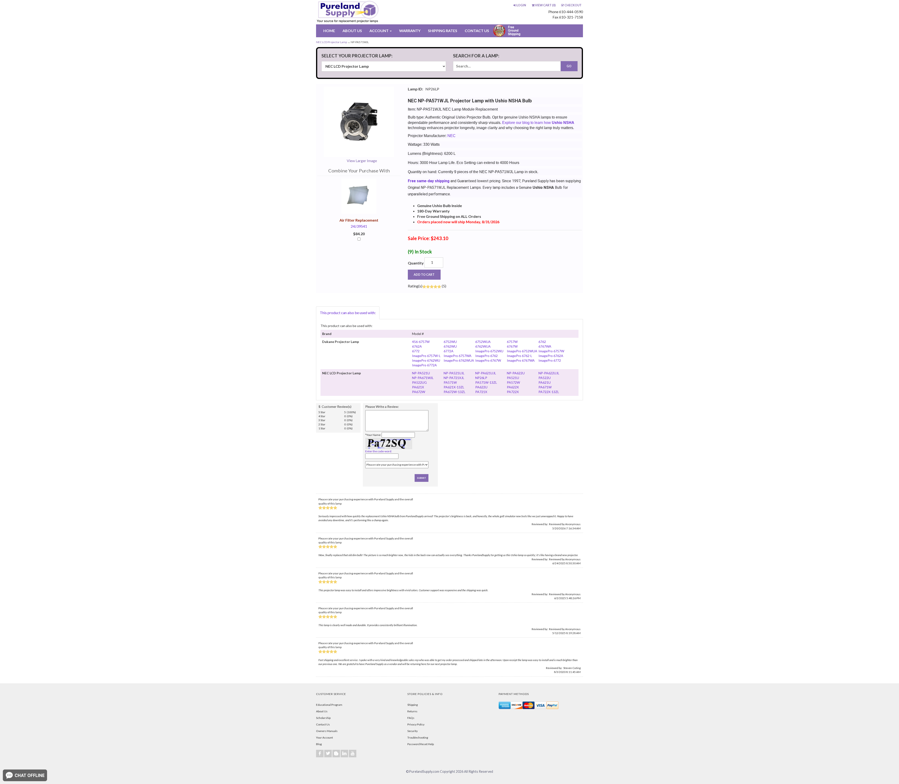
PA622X (513, 387)
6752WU (450, 342)
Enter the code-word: (378, 451)
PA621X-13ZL (454, 387)
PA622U (481, 387)
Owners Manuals (327, 731)
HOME (329, 30)
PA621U (544, 382)
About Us (322, 711)
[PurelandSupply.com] (369, 12)
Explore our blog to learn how (538, 123)
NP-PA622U (516, 373)
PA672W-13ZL (454, 392)
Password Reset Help (420, 744)
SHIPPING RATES (442, 30)
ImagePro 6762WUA (459, 360)
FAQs (410, 718)
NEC (451, 136)
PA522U (544, 378)
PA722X (513, 392)
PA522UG (419, 382)
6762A (417, 346)
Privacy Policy (415, 724)
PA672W (418, 392)
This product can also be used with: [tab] (348, 312)
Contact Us (323, 724)
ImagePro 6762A (550, 356)
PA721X (481, 392)
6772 (416, 351)
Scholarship (323, 718)
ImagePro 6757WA (458, 356)
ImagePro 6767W (488, 360)
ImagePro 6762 (486, 356)
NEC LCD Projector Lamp (331, 42)
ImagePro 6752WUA (522, 351)
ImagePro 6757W (551, 351)
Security (412, 731)
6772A (448, 351)
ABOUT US (352, 30)
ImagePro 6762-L (519, 356)
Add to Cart (424, 274)
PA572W (513, 382)
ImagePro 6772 (549, 360)
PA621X (418, 387)
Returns (412, 711)
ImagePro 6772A (424, 365)
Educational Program (329, 704)
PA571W (450, 382)
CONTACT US (477, 30)
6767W (512, 346)
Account (379, 30)
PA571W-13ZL (486, 382)
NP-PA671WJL (423, 378)
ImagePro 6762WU (426, 360)
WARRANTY (409, 30)
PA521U (513, 378)
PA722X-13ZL (548, 392)
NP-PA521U (421, 373)
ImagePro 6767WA (521, 360)
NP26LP (481, 378)
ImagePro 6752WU (489, 351)
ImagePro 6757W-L (426, 356)
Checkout (573, 5)
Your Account (324, 737)
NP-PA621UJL (485, 373)
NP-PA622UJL (548, 373)
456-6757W (421, 342)
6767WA (544, 346)
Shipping (412, 704)
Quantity (416, 263)
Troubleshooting (417, 737)
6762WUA (483, 346)
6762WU (450, 346)
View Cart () (545, 5)
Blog (319, 744)
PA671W (545, 387)
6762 (542, 342)
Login (521, 5)
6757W (512, 342)
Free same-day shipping (429, 181)
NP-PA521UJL (454, 373)
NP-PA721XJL (454, 378)
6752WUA (483, 342)
